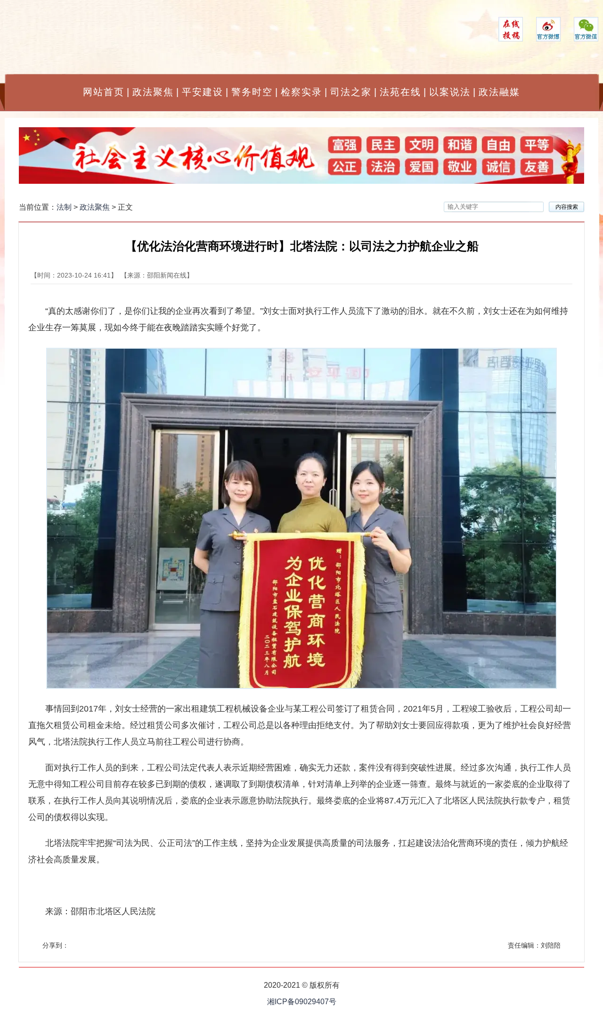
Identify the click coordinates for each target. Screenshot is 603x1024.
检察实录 (301, 92)
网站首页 (103, 92)
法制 (64, 207)
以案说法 (450, 92)
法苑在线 (400, 92)
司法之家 (351, 92)
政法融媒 (499, 92)
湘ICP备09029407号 (301, 1002)
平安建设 (202, 92)
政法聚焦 (153, 92)
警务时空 (252, 92)
